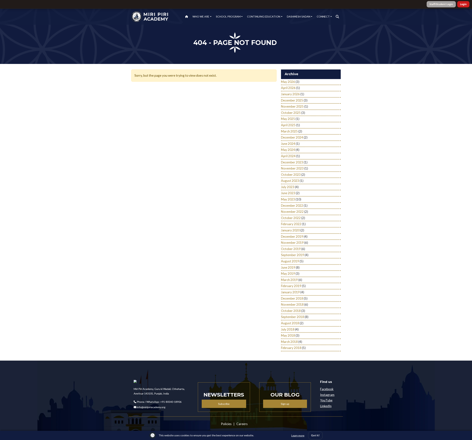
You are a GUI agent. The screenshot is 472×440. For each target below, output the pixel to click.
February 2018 (291, 348)
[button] (337, 16)
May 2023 (288, 199)
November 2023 (292, 168)
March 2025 (289, 131)
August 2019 (290, 261)
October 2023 (291, 175)
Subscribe (224, 403)
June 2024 (288, 144)
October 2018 (291, 311)
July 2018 (287, 329)
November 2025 (292, 106)
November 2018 (292, 304)
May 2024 (288, 150)
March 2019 (289, 280)
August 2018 (290, 323)
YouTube (326, 400)
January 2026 (290, 94)
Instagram (327, 395)
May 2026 (288, 82)
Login (463, 4)
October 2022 (291, 218)
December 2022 (292, 205)
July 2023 (287, 187)
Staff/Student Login (441, 4)
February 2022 (291, 224)
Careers (242, 424)
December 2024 (292, 137)
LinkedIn (326, 406)
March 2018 (289, 342)
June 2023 (288, 193)
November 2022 (292, 212)
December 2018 (292, 298)
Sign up (285, 403)
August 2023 (290, 181)
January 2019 (290, 292)
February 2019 (291, 286)
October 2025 (291, 113)
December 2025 (292, 100)
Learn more (297, 435)
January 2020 (290, 230)
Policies (226, 424)
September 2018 (292, 317)
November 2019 (292, 243)
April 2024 (288, 156)
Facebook (327, 389)
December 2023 (292, 162)
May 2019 (288, 273)
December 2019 (292, 236)
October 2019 (291, 249)
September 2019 (292, 255)
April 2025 (288, 125)
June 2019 (288, 267)
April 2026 (288, 88)
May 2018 (288, 335)
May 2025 (288, 119)
